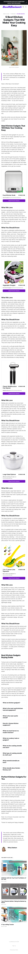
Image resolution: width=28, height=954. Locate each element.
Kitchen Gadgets (21, 13)
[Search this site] (23, 7)
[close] (26, 2)
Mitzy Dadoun (12, 847)
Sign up (14, 945)
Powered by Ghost (14, 949)
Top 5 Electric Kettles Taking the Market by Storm (13, 902)
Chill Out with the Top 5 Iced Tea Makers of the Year (13, 878)
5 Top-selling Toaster (7, 924)
